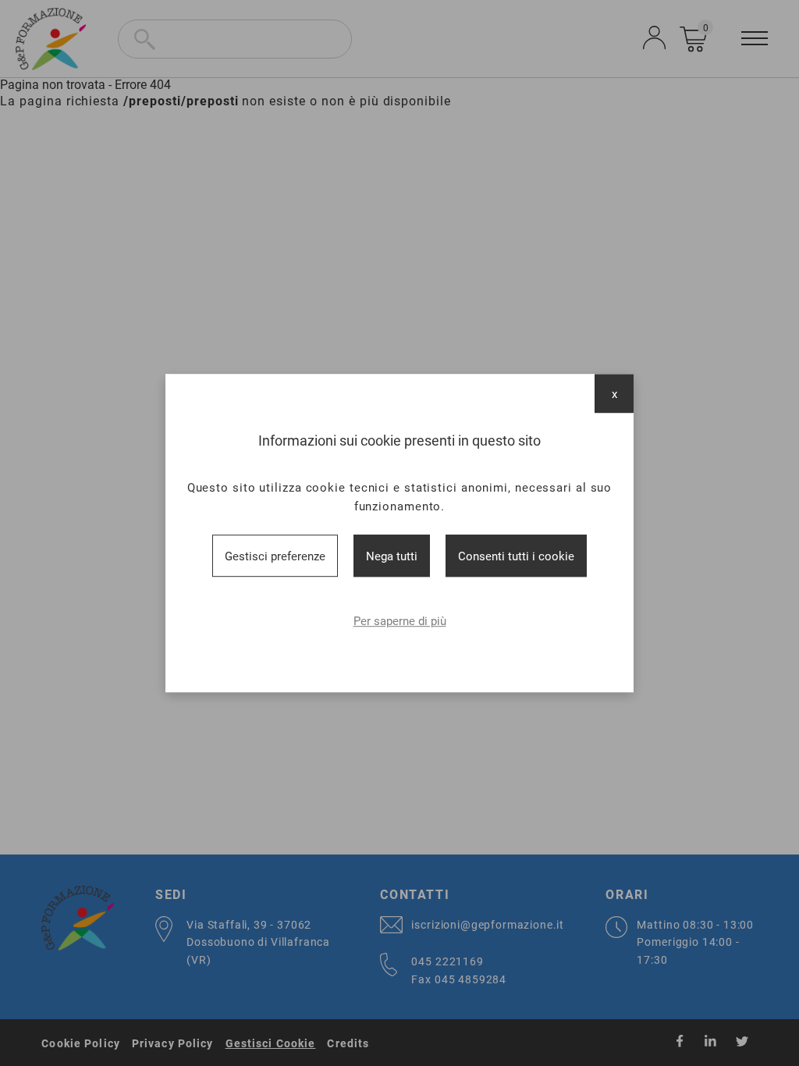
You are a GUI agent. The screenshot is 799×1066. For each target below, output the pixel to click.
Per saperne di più (399, 620)
